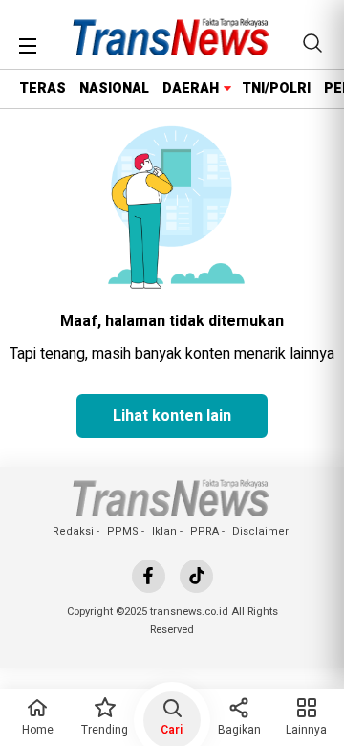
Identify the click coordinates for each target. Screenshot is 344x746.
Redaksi (73, 531)
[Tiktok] (196, 576)
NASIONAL (114, 88)
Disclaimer (260, 531)
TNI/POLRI (276, 88)
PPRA (204, 531)
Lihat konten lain (172, 416)
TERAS (42, 88)
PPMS (123, 531)
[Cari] (312, 43)
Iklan (164, 531)
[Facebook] (148, 576)
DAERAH (190, 88)
